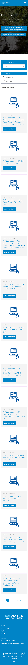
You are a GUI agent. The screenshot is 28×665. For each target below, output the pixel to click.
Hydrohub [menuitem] (4, 631)
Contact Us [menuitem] (4, 638)
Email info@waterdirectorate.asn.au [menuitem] (12, 643)
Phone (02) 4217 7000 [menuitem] (8, 641)
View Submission (9, 129)
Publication (9, 77)
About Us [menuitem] (4, 625)
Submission (9, 81)
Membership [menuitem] (5, 628)
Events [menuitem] (3, 633)
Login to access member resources (13, 34)
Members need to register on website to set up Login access (14, 28)
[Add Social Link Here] (14, 662)
